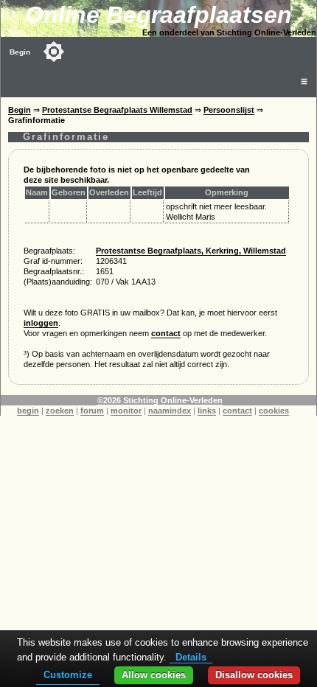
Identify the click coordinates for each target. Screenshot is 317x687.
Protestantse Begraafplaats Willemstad (117, 109)
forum (92, 410)
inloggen (41, 322)
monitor (126, 410)
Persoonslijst (228, 109)
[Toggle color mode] (54, 51)
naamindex (169, 410)
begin (28, 410)
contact (166, 333)
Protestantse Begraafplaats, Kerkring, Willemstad (191, 250)
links (207, 410)
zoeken (60, 410)
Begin (20, 52)
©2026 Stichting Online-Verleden (160, 400)
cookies (274, 410)
